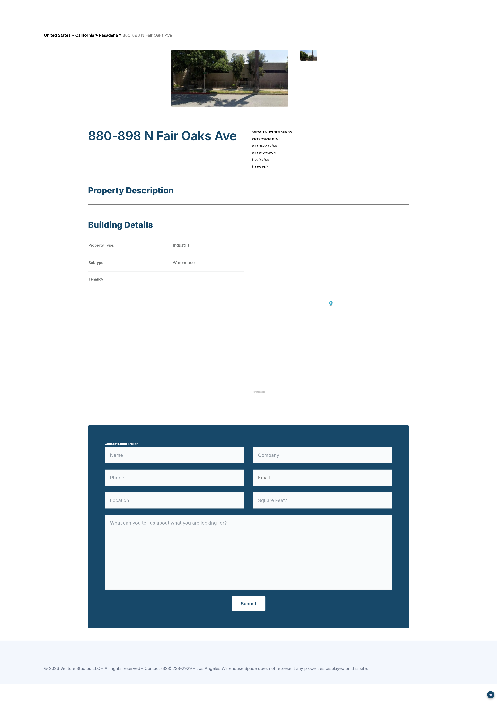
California (84, 35)
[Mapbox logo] (259, 391)
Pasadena (108, 35)
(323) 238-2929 (176, 668)
